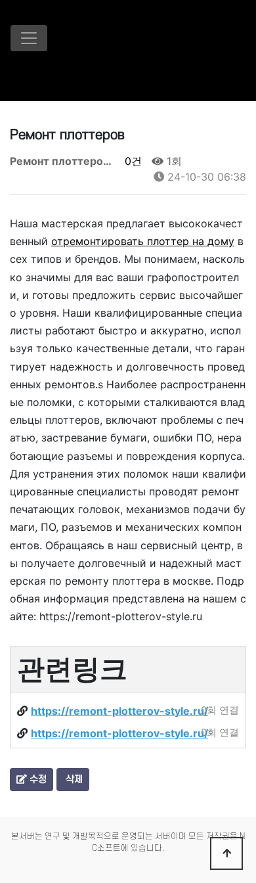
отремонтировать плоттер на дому (142, 241)
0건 (131, 161)
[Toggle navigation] (29, 38)
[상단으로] (226, 853)
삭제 (73, 779)
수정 (37, 779)
